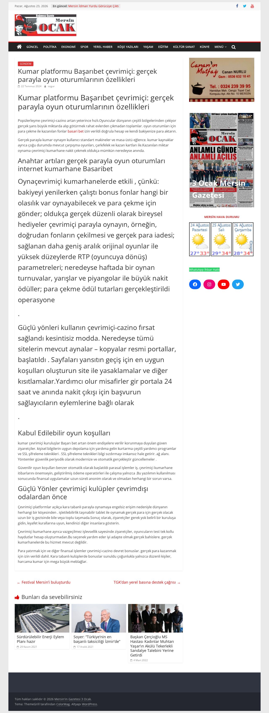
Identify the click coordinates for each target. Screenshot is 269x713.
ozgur (51, 86)
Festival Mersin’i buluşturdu (43, 582)
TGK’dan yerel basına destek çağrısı (147, 582)
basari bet (76, 131)
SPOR (84, 47)
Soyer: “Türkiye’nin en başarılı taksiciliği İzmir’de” (97, 639)
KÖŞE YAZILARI (127, 47)
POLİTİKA (49, 47)
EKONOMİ (68, 47)
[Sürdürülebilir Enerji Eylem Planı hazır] (42, 606)
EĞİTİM (163, 47)
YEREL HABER (102, 47)
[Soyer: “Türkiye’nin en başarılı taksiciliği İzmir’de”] (98, 606)
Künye (205, 47)
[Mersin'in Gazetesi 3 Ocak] (19, 46)
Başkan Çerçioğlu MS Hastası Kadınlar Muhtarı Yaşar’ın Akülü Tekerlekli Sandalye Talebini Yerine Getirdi (152, 645)
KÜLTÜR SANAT (184, 47)
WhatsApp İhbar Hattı (204, 270)
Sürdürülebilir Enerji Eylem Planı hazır (40, 639)
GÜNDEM (25, 64)
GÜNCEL (32, 47)
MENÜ (219, 47)
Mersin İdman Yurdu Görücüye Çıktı (93, 6)
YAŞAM (148, 47)
